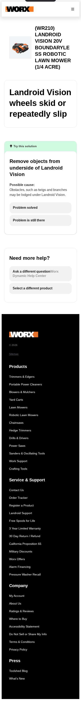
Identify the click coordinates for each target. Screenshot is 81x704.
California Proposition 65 (25, 543)
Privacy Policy (18, 649)
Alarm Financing (20, 566)
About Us (15, 603)
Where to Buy (18, 618)
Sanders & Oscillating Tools (27, 453)
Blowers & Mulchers (22, 392)
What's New (17, 678)
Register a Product (21, 505)
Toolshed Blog (18, 670)
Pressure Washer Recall (25, 574)
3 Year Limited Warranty (25, 528)
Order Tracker (18, 497)
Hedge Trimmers (20, 430)
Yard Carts (16, 399)
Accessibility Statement (24, 626)
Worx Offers (17, 559)
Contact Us (16, 490)
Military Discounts (20, 551)
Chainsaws (16, 422)
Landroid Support (20, 513)
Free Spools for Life (22, 520)
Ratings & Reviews (21, 611)
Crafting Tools (18, 468)
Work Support (18, 461)
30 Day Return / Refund (24, 536)
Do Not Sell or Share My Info (28, 634)
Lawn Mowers (18, 407)
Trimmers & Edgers (21, 376)
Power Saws (17, 445)
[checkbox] (40, 207)
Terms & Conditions (22, 641)
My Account (16, 595)
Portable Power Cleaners (25, 384)
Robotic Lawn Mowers (23, 415)
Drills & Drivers (18, 438)
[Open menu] (73, 9)
